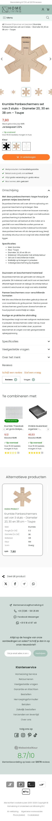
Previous (2, 59)
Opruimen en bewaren (22, 24)
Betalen (26, 704)
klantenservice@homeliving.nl (28, 605)
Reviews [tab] (9, 379)
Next (50, 59)
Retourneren (26, 679)
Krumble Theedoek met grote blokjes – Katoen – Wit (14, 429)
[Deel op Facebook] (14, 583)
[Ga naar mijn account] (43, 9)
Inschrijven (40, 653)
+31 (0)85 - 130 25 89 (28, 611)
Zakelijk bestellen (26, 709)
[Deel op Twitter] (5, 583)
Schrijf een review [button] (12, 372)
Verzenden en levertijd (26, 714)
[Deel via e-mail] (24, 583)
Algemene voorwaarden (32, 811)
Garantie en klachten (26, 689)
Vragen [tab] (27, 379)
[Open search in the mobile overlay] (48, 17)
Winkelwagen (48, 9)
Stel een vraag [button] (32, 372)
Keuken (8, 24)
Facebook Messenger (28, 616)
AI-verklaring (12, 811)
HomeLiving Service (26, 674)
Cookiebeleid (33, 815)
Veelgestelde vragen (26, 684)
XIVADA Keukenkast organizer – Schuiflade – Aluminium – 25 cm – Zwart (38, 429)
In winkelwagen (28, 157)
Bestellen (26, 694)
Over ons (26, 719)
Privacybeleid (19, 815)
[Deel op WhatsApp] (33, 583)
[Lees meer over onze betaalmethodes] (10, 784)
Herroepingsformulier (26, 699)
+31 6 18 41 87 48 (28, 622)
